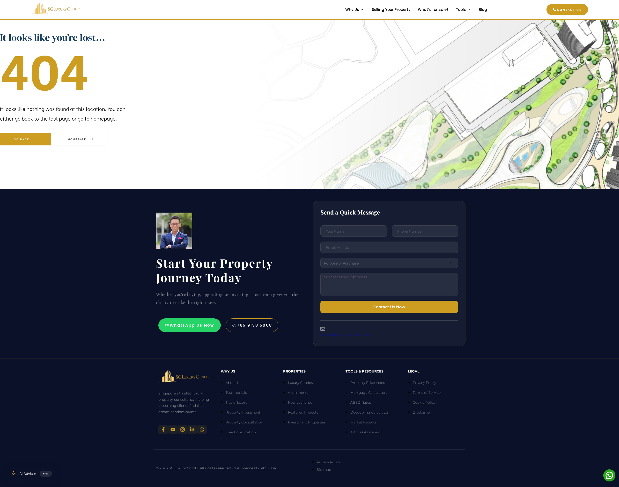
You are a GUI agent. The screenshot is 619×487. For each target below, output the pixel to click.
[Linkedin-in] (192, 429)
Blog (483, 9)
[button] (567, 9)
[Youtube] (173, 429)
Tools (461, 9)
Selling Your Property (391, 9)
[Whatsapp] (202, 429)
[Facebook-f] (163, 429)
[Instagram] (182, 429)
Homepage (77, 139)
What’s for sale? (433, 9)
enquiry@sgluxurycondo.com (345, 335)
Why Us (352, 9)
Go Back (22, 139)
